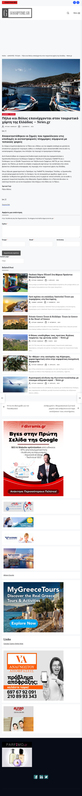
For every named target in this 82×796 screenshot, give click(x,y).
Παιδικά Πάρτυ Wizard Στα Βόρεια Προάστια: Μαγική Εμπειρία (51, 275)
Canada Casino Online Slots (13, 644)
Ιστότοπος (60, 240)
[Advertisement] (41, 35)
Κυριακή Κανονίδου (11, 126)
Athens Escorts (9, 575)
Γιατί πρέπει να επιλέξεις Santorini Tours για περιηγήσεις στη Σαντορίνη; (51, 297)
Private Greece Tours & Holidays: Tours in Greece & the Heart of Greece (53, 317)
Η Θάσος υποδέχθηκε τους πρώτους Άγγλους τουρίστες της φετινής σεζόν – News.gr (51, 336)
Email (31, 240)
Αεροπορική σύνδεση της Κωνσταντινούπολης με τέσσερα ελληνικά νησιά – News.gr (54, 378)
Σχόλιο (5, 224)
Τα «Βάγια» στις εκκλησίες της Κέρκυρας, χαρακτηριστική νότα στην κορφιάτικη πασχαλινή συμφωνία (54, 359)
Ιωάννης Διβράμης (37, 302)
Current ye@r (5, 257)
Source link (6, 205)
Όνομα (5, 240)
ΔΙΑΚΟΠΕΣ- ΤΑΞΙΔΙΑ (9, 114)
